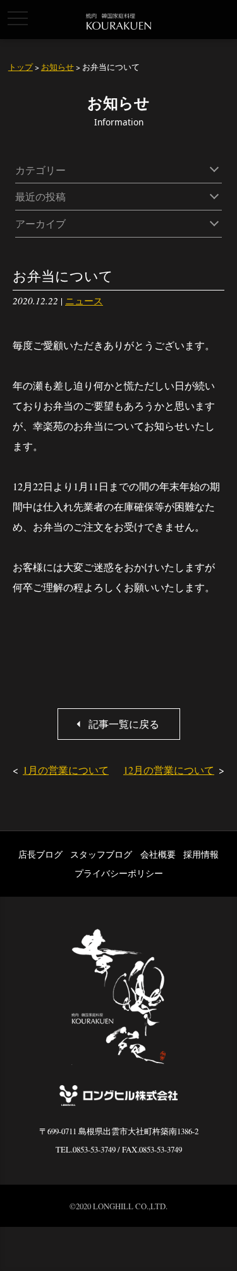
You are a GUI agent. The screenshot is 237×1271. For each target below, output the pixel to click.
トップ (20, 66)
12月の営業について (168, 769)
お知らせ (57, 66)
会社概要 (158, 854)
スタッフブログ (101, 854)
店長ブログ (40, 854)
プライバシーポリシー (119, 873)
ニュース (84, 300)
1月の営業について (66, 769)
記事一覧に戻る (123, 723)
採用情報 (201, 854)
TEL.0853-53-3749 (86, 1149)
